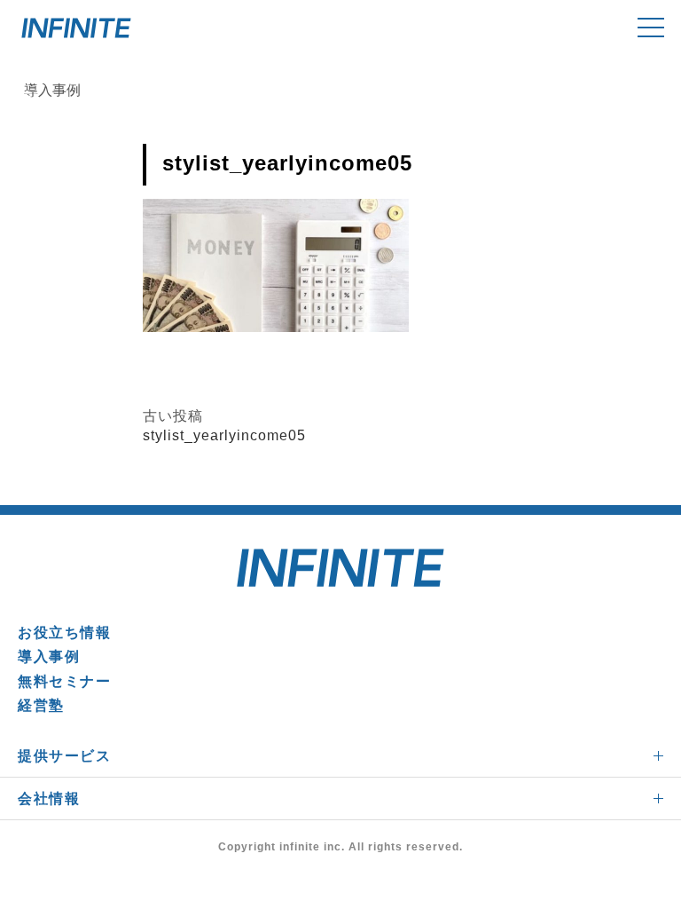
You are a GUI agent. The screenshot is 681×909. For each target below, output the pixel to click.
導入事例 (49, 656)
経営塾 (41, 705)
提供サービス (65, 755)
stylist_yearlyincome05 (224, 435)
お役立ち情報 (65, 632)
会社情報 (49, 798)
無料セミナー (65, 681)
